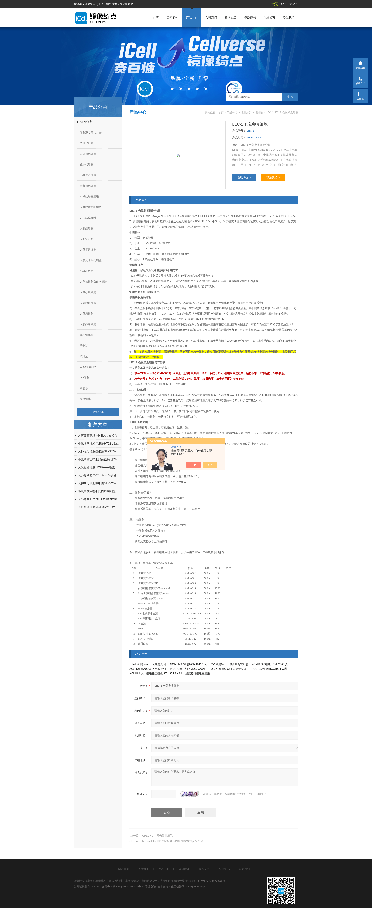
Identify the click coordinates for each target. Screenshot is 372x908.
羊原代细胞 (86, 143)
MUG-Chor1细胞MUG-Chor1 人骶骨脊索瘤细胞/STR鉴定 (204, 668)
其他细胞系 (86, 334)
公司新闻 (211, 17)
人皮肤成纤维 (88, 217)
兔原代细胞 (86, 164)
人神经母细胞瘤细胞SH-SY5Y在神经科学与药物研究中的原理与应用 (99, 451)
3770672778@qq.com (211, 880)
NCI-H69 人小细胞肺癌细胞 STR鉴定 (151, 673)
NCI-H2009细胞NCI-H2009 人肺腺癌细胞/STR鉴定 (282, 664)
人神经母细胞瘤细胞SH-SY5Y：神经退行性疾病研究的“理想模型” (99, 483)
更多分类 (98, 412)
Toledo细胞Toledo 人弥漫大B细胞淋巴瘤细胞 (156, 664)
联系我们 (288, 17)
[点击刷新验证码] (189, 794)
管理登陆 (150, 886)
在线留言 (269, 17)
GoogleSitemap (195, 886)
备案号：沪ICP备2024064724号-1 (122, 886)
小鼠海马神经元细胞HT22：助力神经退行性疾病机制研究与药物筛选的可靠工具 (99, 443)
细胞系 (84, 388)
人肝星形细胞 (88, 249)
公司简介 (172, 17)
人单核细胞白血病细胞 (93, 281)
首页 (156, 17)
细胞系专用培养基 (91, 132)
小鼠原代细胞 (88, 175)
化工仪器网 (177, 886)
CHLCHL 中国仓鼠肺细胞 (157, 835)
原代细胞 (85, 398)
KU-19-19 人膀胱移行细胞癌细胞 (190, 673)
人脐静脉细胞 (88, 324)
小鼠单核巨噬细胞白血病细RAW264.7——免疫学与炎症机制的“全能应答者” (99, 459)
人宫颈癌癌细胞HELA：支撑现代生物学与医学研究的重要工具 (99, 435)
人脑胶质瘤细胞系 (91, 207)
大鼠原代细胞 (88, 185)
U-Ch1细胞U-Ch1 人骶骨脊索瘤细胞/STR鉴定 (238, 668)
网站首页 (123, 868)
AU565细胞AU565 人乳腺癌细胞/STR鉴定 (154, 668)
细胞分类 (86, 121)
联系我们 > (273, 177)
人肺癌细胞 (86, 228)
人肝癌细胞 (86, 313)
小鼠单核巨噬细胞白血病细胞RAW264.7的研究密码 (99, 491)
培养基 (84, 345)
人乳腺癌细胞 (88, 302)
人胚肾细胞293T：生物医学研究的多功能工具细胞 (99, 475)
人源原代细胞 (88, 153)
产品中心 (192, 17)
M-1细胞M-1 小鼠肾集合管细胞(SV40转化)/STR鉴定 (242, 664)
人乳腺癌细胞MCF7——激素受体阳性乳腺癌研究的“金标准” (99, 467)
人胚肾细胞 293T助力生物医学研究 (99, 499)
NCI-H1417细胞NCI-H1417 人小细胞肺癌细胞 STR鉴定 (203, 664)
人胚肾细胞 (86, 239)
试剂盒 (84, 356)
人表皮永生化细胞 (91, 260)
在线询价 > (244, 177)
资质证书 (250, 17)
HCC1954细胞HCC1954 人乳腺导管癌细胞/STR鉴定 (283, 668)
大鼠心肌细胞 (88, 292)
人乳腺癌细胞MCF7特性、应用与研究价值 (99, 507)
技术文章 (230, 17)
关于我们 (143, 868)
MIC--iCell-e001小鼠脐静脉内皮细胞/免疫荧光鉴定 (172, 841)
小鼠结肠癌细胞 (89, 196)
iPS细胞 (84, 377)
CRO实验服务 (88, 366)
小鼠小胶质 (86, 271)
